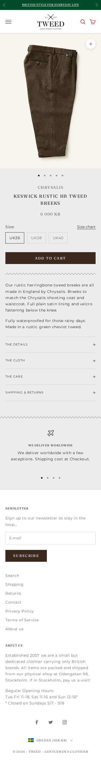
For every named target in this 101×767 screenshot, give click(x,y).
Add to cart (50, 258)
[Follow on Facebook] (36, 722)
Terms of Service (22, 620)
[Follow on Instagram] (64, 722)
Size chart (86, 226)
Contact (13, 602)
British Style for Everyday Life (50, 4)
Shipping (14, 584)
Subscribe (26, 555)
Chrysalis (50, 187)
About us (14, 628)
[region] (50, 449)
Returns (13, 593)
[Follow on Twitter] (50, 722)
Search (12, 575)
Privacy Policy (19, 611)
